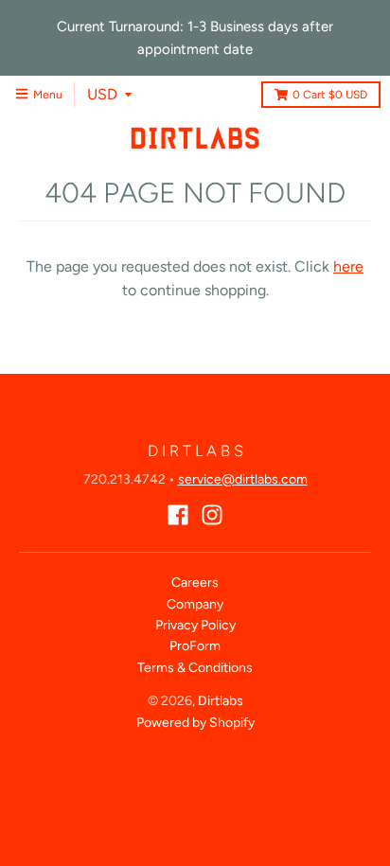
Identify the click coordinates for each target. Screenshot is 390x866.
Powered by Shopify (195, 723)
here (348, 266)
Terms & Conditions (195, 668)
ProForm (195, 646)
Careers (195, 582)
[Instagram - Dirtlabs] (212, 515)
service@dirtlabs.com (243, 479)
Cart (329, 94)
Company (195, 604)
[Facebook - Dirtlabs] (178, 515)
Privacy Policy (195, 625)
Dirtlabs (220, 701)
